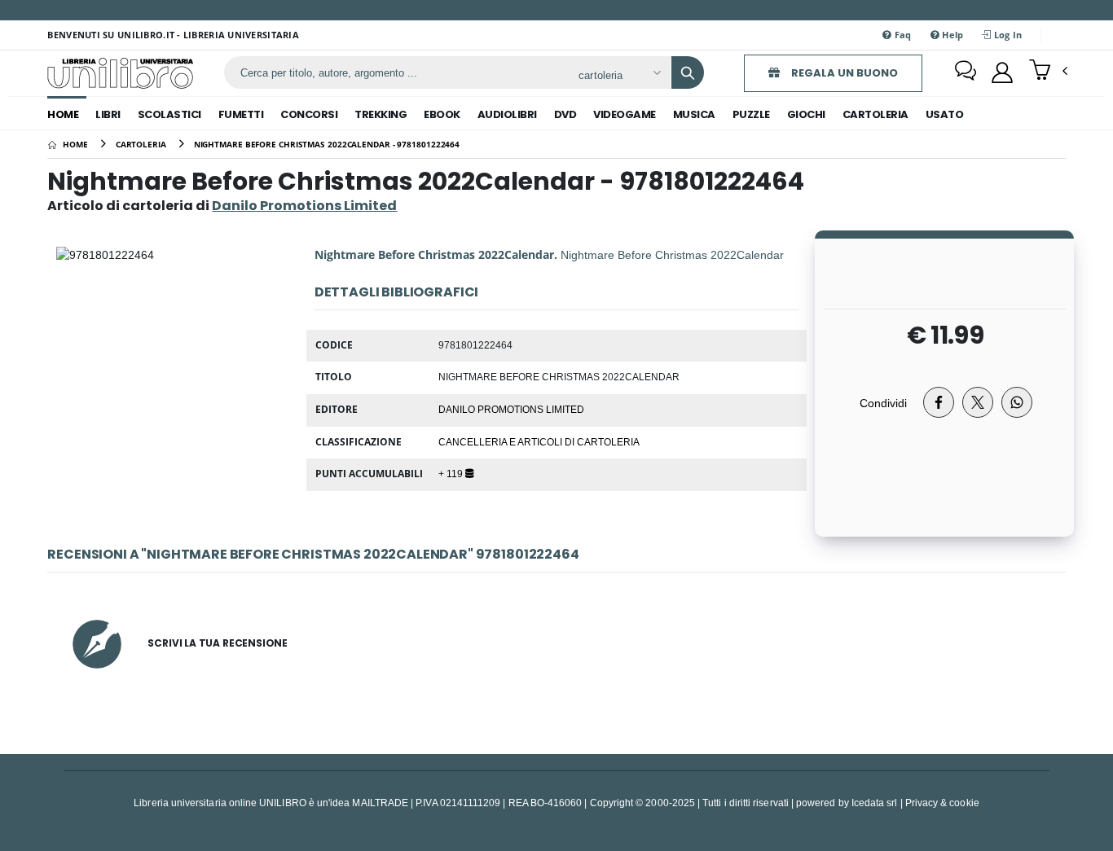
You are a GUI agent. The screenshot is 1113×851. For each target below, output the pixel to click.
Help (951, 35)
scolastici (169, 114)
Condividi (883, 402)
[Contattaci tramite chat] (965, 72)
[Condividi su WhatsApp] (1016, 402)
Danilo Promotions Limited (511, 408)
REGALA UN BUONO (843, 73)
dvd (565, 114)
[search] (687, 72)
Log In (1007, 35)
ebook (442, 114)
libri (108, 114)
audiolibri (507, 114)
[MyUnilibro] (1002, 72)
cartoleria (875, 114)
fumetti (241, 114)
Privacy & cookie (942, 802)
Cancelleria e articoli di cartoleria (539, 441)
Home (62, 114)
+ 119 (451, 473)
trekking (380, 114)
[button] (1048, 71)
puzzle (751, 114)
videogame (624, 114)
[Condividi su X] (977, 402)
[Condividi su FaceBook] (938, 402)
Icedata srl (874, 802)
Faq (902, 35)
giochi (806, 114)
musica (694, 114)
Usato (945, 114)
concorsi (308, 114)
